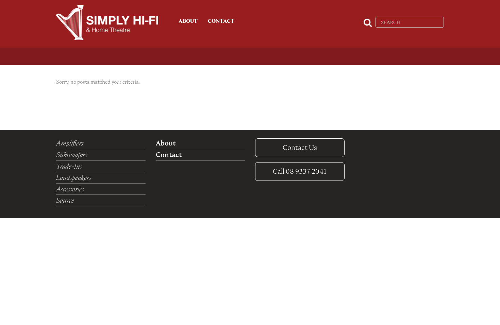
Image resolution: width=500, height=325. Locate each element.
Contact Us (300, 147)
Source (65, 200)
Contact (221, 21)
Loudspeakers (73, 177)
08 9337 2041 (300, 171)
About (188, 21)
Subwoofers (71, 155)
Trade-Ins (69, 166)
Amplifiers (69, 143)
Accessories (70, 189)
